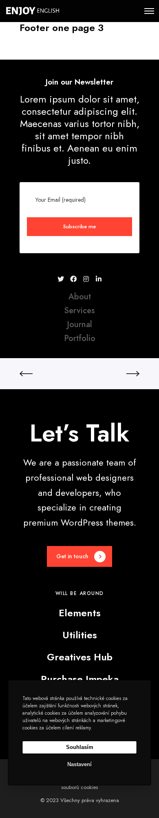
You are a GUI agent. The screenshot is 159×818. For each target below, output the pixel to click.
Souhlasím (79, 747)
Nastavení (79, 764)
